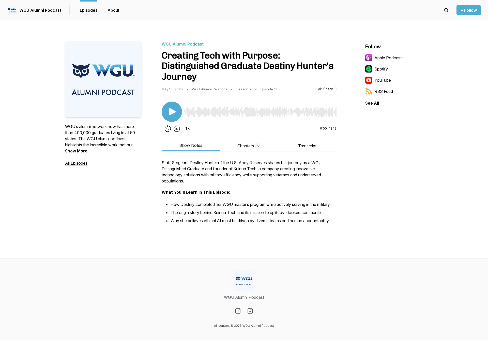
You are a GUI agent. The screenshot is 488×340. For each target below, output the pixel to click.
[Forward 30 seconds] (176, 128)
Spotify (381, 69)
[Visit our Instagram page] (237, 311)
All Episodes (76, 163)
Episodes (88, 10)
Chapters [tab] (248, 145)
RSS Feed (383, 91)
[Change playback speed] (187, 128)
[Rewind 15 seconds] (167, 128)
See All (372, 103)
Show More (76, 150)
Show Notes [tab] (190, 145)
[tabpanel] (249, 195)
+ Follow (469, 10)
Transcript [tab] (307, 145)
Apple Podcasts (389, 57)
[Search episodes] (446, 10)
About (113, 10)
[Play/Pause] (172, 112)
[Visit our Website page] (250, 311)
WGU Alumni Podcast (40, 10)
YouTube (382, 80)
